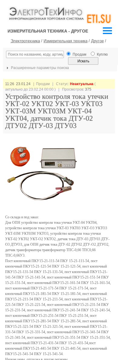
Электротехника (25, 41)
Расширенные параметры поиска (39, 68)
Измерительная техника (65, 41)
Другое (97, 41)
